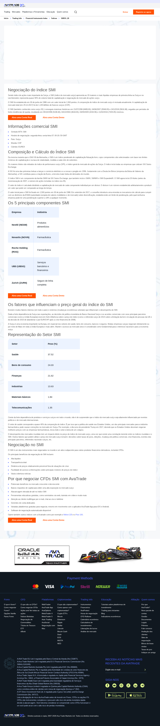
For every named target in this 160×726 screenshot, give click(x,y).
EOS (59, 637)
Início (6, 18)
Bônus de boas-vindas (147, 644)
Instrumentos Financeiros (86, 605)
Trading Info (17, 18)
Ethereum (61, 619)
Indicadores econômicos (110, 616)
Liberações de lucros (89, 628)
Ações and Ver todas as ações (30, 611)
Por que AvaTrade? (145, 605)
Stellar (59, 625)
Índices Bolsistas (27, 616)
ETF (22, 628)
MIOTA (60, 640)
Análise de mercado (88, 631)
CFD (23, 599)
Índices (54, 18)
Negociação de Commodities (26, 620)
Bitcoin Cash (62, 631)
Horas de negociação (89, 613)
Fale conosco (146, 628)
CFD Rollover (86, 616)
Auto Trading (47, 619)
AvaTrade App (47, 607)
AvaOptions (46, 610)
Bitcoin (60, 616)
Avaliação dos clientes (146, 632)
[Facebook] (107, 685)
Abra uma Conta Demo (53, 117)
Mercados (16, 12)
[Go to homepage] (15, 5)
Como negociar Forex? (10, 608)
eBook (23, 631)
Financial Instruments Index (36, 18)
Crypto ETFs (62, 613)
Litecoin (60, 628)
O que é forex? (10, 604)
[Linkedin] (135, 685)
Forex (7, 599)
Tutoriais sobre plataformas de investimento (113, 605)
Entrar (125, 12)
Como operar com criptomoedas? (64, 608)
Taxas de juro (146, 649)
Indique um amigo (148, 652)
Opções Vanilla (10, 613)
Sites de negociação (145, 638)
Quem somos (62, 12)
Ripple (59, 622)
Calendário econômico (89, 619)
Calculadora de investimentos (87, 623)
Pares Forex (9, 616)
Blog (103, 613)
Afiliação (135, 599)
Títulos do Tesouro (28, 625)
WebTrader (46, 604)
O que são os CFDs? (29, 604)
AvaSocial (46, 622)
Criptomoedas (64, 599)
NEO (59, 643)
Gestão (144, 616)
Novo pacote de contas (147, 611)
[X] (128, 685)
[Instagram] (121, 685)
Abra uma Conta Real (22, 117)
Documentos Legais (146, 620)
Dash (59, 634)
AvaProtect (85, 610)
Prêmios (144, 625)
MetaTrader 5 (47, 616)
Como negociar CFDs (29, 607)
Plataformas (48, 599)
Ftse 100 (79, 515)
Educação (51, 12)
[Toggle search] (75, 12)
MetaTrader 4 (47, 613)
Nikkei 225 (68, 515)
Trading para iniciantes (110, 610)
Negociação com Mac (48, 626)
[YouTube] (114, 685)
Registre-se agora (143, 12)
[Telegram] (142, 685)
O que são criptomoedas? (67, 604)
